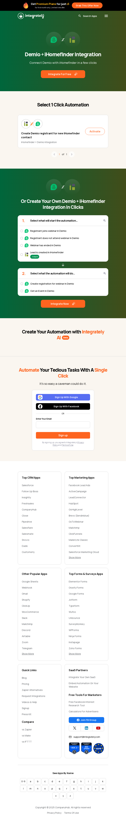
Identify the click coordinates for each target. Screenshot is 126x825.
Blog (24, 677)
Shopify (26, 599)
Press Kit (26, 714)
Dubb (25, 545)
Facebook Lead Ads (79, 485)
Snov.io (25, 539)
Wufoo (72, 611)
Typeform (74, 605)
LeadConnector (77, 497)
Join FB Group (88, 720)
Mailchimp (74, 527)
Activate (95, 131)
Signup (25, 708)
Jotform (73, 599)
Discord (26, 630)
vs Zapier (27, 729)
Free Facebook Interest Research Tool (81, 703)
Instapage (74, 642)
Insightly (26, 497)
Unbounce (74, 617)
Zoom (25, 642)
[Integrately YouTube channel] (98, 728)
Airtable (26, 636)
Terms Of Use (71, 812)
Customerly (28, 552)
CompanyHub (29, 509)
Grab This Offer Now (87, 5)
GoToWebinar (76, 521)
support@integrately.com (87, 736)
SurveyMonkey (76, 624)
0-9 (23, 781)
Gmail (25, 593)
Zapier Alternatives (32, 689)
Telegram (27, 648)
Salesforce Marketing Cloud (84, 552)
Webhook (27, 587)
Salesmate (27, 533)
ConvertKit (74, 545)
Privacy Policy (54, 812)
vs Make (26, 735)
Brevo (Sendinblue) (79, 515)
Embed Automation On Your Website (83, 685)
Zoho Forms (75, 648)
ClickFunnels (75, 533)
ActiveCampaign (78, 491)
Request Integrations (33, 696)
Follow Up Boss (30, 491)
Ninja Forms (75, 636)
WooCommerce (30, 611)
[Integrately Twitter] (75, 728)
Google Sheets (30, 581)
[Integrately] (31, 16)
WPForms (74, 630)
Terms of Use (67, 445)
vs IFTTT (27, 741)
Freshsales (28, 503)
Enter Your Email (44, 419)
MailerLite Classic (78, 539)
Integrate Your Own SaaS (82, 677)
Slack (24, 617)
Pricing (25, 683)
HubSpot (73, 503)
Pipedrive (27, 521)
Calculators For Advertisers (83, 711)
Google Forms (76, 593)
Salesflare (27, 527)
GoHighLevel (76, 509)
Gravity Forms (76, 587)
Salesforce (28, 485)
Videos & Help (29, 702)
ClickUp (26, 605)
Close (25, 515)
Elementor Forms (78, 581)
